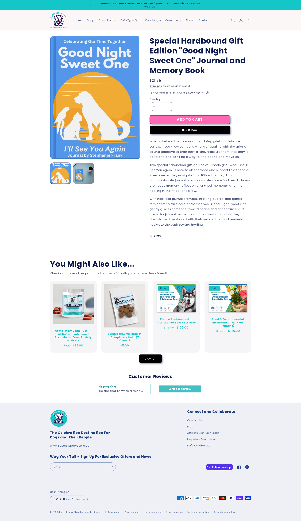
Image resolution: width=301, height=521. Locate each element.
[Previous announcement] (91, 5)
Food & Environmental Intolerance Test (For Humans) (228, 322)
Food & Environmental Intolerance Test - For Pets (176, 321)
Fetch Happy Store (69, 512)
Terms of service (152, 512)
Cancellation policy (224, 512)
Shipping (155, 85)
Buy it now (190, 130)
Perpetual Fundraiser (201, 439)
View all (150, 359)
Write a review (180, 389)
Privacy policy (132, 512)
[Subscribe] (111, 466)
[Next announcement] (210, 5)
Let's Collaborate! (199, 445)
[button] (233, 20)
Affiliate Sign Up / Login (203, 433)
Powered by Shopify (91, 512)
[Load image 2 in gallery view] (83, 173)
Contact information (198, 512)
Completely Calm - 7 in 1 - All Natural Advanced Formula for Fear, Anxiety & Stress (73, 335)
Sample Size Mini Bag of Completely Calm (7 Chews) (125, 337)
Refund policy (113, 512)
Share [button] (158, 235)
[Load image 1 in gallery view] (60, 173)
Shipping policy (174, 512)
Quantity (155, 99)
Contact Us (195, 420)
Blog (190, 426)
